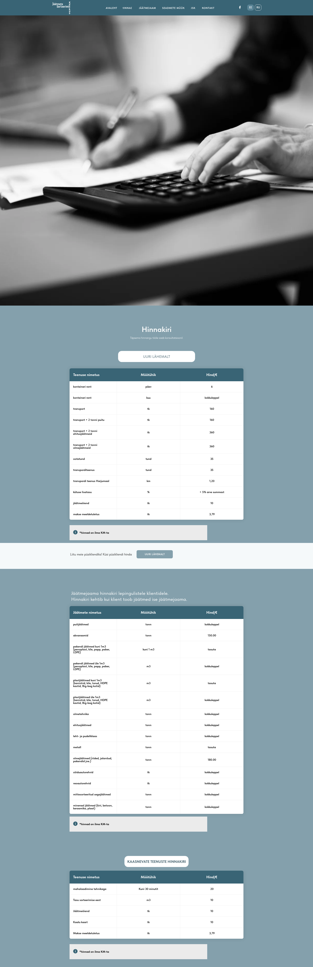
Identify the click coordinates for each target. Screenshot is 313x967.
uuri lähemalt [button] (156, 356)
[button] (155, 554)
